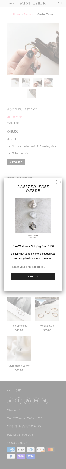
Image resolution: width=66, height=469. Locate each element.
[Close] (58, 181)
